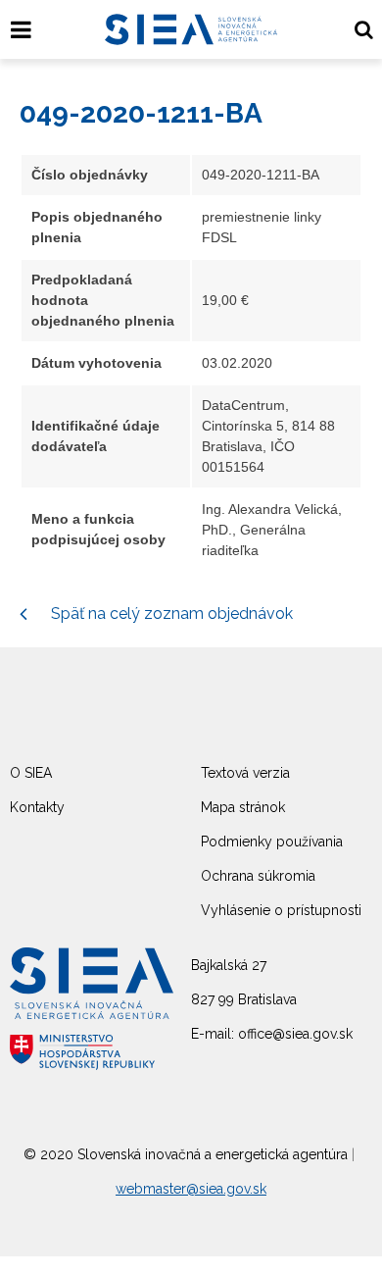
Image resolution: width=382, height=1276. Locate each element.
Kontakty (37, 807)
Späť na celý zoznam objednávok (170, 613)
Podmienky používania (272, 841)
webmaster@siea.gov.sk (191, 1189)
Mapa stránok (243, 807)
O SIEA (31, 773)
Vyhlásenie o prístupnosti (281, 910)
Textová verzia (245, 773)
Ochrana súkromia (258, 876)
